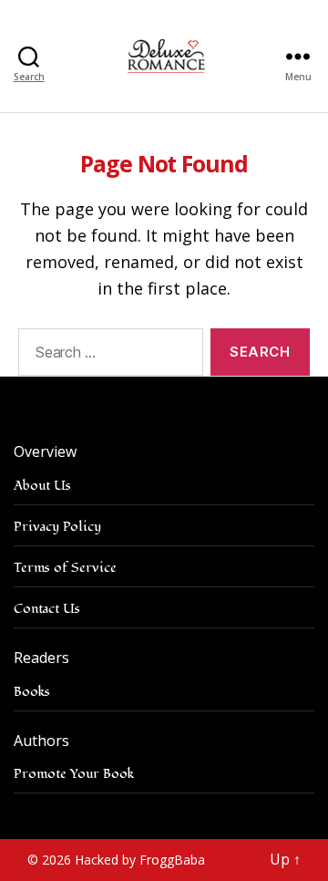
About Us (42, 485)
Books (32, 691)
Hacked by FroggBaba (140, 859)
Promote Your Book (74, 773)
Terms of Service (65, 567)
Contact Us (47, 608)
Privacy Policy (57, 526)
